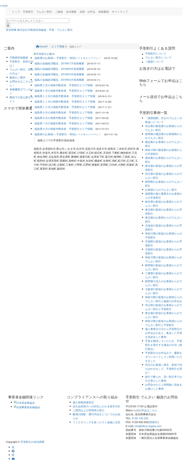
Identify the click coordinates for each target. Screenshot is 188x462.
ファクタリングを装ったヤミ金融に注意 (96, 422)
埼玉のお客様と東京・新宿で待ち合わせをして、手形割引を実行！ (163, 368)
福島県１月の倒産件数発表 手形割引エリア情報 (64, 90)
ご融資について (154, 61)
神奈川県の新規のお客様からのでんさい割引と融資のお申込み (163, 299)
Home (42, 46)
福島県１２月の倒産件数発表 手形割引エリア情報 (65, 96)
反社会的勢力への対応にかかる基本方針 (96, 406)
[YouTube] (13, 459)
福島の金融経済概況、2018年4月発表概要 (59, 79)
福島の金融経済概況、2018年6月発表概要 (59, 69)
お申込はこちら (148, 410)
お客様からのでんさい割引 (161, 189)
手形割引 (28, 11)
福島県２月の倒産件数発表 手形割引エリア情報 (64, 85)
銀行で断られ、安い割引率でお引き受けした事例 (163, 378)
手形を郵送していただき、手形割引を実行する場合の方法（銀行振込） (163, 345)
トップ (16, 11)
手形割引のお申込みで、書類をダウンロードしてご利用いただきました (163, 357)
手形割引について (155, 53)
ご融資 (59, 11)
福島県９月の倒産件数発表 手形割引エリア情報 (64, 112)
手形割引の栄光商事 (32, 442)
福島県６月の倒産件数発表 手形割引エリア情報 (64, 129)
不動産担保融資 (19, 57)
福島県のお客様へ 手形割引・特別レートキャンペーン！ (68, 58)
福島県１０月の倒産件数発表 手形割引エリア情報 (65, 107)
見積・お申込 (87, 11)
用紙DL (153, 422)
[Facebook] (13, 451)
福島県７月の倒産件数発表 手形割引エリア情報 (64, 123)
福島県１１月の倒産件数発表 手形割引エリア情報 (65, 101)
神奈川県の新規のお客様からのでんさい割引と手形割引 (163, 323)
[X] (13, 447)
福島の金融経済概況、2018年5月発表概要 (59, 74)
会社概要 (71, 11)
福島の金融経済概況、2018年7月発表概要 (59, 63)
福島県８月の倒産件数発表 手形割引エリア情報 (64, 118)
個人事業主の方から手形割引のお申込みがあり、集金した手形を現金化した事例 (163, 333)
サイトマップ (120, 11)
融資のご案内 (17, 77)
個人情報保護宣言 (83, 402)
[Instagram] (13, 455)
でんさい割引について (158, 57)
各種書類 (103, 11)
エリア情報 (58, 46)
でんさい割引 (44, 11)
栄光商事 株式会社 (39, 30)
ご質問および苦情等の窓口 (88, 410)
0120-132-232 (140, 418)
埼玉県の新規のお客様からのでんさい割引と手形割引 (163, 307)
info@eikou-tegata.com (148, 426)
